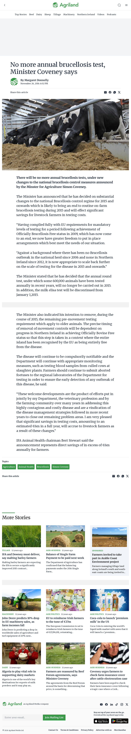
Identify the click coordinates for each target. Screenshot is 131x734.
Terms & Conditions (69, 730)
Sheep (48, 14)
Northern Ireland (86, 14)
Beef (31, 14)
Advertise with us (104, 730)
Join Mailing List (54, 717)
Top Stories (21, 14)
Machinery (69, 14)
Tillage (57, 14)
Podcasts (111, 14)
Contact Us (53, 730)
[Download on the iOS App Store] (101, 721)
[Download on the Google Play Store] (119, 721)
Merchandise (120, 730)
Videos (100, 14)
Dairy (39, 14)
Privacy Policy (87, 730)
